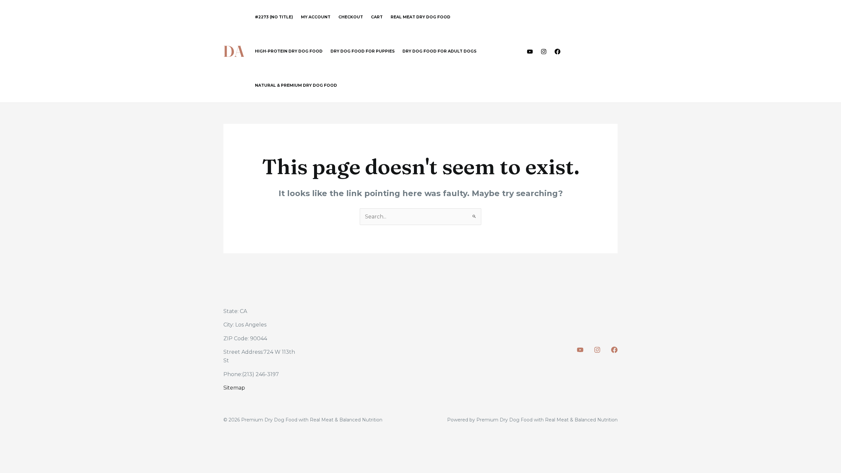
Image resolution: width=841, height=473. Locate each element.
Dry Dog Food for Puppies (362, 51)
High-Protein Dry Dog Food (289, 51)
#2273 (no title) (274, 16)
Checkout (350, 16)
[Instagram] (544, 52)
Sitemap (234, 388)
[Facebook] (557, 52)
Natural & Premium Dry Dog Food (296, 85)
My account (315, 16)
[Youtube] (530, 52)
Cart (377, 16)
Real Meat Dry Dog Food (420, 16)
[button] (595, 51)
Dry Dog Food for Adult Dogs (439, 51)
